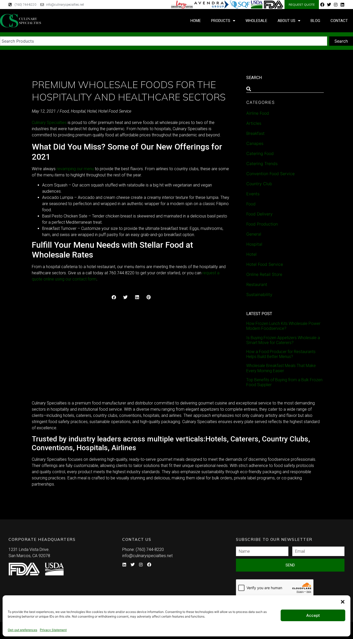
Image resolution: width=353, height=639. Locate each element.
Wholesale (256, 20)
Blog (315, 20)
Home (195, 20)
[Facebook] (322, 5)
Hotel (91, 111)
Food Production (262, 224)
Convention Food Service (270, 173)
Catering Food (260, 153)
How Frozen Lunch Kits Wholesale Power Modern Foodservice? (283, 326)
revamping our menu (75, 168)
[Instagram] (336, 5)
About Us (286, 20)
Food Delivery (259, 213)
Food (64, 111)
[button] (342, 601)
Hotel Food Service (114, 111)
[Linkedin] (342, 5)
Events (252, 193)
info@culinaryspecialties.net (147, 555)
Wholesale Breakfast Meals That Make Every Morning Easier (281, 368)
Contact (339, 20)
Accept (313, 615)
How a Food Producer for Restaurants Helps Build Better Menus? (281, 354)
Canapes (254, 143)
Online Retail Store (264, 274)
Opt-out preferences (22, 630)
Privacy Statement (53, 630)
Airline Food (257, 113)
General (253, 234)
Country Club (259, 183)
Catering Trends (262, 163)
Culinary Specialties (49, 122)
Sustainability (259, 294)
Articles (253, 123)
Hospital (78, 111)
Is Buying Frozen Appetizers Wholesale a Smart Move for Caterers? (283, 340)
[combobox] (163, 41)
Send (290, 565)
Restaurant (256, 284)
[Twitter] (329, 5)
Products (220, 20)
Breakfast (255, 133)
